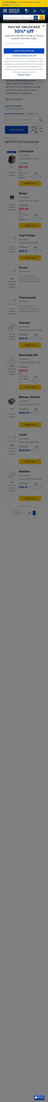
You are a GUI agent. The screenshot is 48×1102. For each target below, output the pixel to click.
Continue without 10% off (24, 56)
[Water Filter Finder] (26, 10)
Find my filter (16, 5)
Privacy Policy (24, 75)
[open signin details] (34, 10)
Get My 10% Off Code (24, 51)
